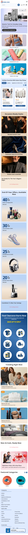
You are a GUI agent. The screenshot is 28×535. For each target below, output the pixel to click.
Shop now (4, 204)
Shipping (16, 519)
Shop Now (8, 105)
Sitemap (16, 515)
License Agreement (5, 521)
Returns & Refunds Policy (20, 522)
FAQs (2, 515)
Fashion (2, 493)
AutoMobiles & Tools (5, 500)
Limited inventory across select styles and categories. (14, 318)
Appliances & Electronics (6, 497)
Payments (17, 521)
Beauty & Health (4, 506)
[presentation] (24, 85)
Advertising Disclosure (5, 519)
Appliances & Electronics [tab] (17, 83)
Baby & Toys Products (5, 504)
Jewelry (2, 495)
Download (17, 517)
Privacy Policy (17, 511)
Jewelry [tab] (8, 83)
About (2, 511)
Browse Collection (8, 30)
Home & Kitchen (4, 499)
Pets (2, 502)
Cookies (3, 517)
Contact (2, 513)
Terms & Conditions (19, 513)
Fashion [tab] (4, 83)
